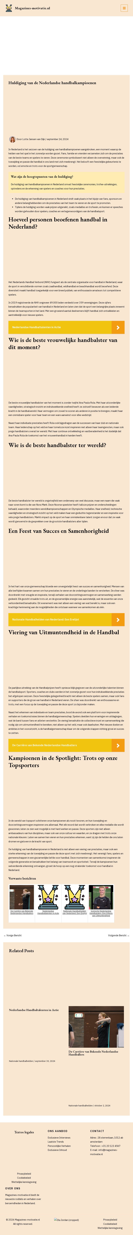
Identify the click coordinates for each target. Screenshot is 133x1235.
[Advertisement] (66, 40)
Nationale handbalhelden (21, 1061)
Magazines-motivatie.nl (32, 8)
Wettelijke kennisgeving (24, 1182)
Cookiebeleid (24, 1177)
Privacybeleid (24, 1173)
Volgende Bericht (118, 935)
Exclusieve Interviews (59, 1137)
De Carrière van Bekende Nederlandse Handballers (93, 1053)
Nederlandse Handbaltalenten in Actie (34, 1010)
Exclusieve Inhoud (57, 1149)
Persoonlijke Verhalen (59, 1145)
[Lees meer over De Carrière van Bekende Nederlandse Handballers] (96, 1027)
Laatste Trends (56, 1141)
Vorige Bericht (13, 935)
